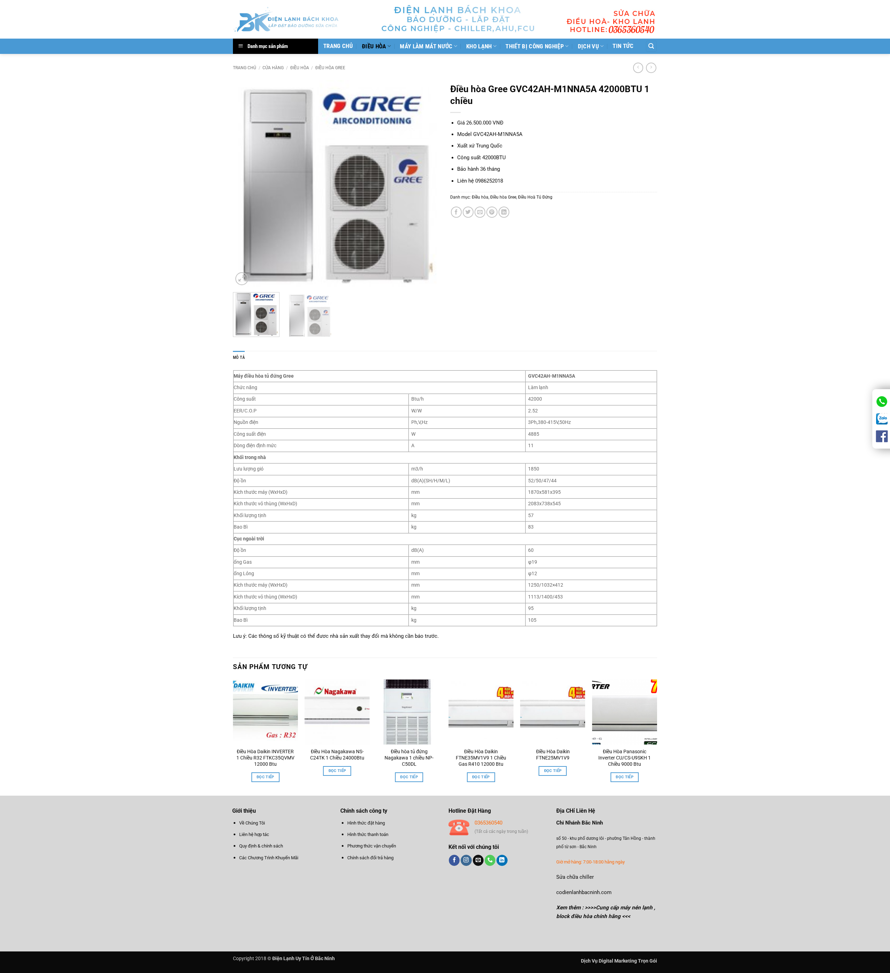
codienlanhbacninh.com (584, 892)
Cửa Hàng (273, 67)
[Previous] (246, 183)
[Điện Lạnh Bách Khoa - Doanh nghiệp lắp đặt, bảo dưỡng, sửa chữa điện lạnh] (286, 19)
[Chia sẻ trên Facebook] (456, 212)
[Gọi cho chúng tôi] (490, 860)
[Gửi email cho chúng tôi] (478, 860)
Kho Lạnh (479, 46)
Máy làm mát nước (426, 46)
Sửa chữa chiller (575, 877)
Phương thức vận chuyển (371, 846)
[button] (651, 46)
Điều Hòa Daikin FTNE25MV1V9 (553, 755)
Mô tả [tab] (239, 357)
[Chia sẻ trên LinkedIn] (504, 212)
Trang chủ (338, 45)
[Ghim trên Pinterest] (491, 212)
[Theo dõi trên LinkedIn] (501, 860)
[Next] (427, 183)
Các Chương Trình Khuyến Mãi (268, 857)
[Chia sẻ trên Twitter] (468, 212)
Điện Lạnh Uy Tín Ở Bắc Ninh (303, 958)
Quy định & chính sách (261, 846)
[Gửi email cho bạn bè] (480, 212)
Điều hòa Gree (330, 67)
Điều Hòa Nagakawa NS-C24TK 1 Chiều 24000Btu (337, 755)
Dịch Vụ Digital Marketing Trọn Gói (619, 961)
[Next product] (638, 68)
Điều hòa (374, 46)
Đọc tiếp (265, 777)
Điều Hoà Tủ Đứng (535, 197)
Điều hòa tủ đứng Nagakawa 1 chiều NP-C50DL (409, 758)
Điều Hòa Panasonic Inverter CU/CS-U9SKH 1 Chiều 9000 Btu (624, 758)
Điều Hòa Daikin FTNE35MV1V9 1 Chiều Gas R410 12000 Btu (481, 758)
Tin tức (623, 45)
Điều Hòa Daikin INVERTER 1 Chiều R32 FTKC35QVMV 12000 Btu (265, 758)
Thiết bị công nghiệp (534, 46)
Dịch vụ (588, 46)
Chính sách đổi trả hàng (370, 857)
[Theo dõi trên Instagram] (466, 860)
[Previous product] (651, 68)
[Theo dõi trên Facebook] (454, 860)
